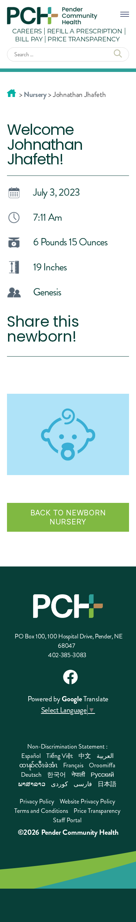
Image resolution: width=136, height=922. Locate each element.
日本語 (107, 784)
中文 (84, 755)
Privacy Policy (37, 801)
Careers (27, 31)
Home (11, 93)
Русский (102, 774)
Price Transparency (83, 39)
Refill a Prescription (84, 31)
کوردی (59, 784)
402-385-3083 (67, 655)
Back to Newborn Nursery (68, 517)
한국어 (56, 774)
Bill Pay (28, 39)
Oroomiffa (102, 765)
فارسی (83, 784)
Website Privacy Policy (87, 801)
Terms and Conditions (41, 810)
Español (31, 755)
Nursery (35, 94)
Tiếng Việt (59, 755)
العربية (105, 755)
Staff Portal (67, 820)
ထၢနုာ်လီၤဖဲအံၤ (38, 765)
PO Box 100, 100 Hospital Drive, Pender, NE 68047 (69, 641)
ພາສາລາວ (31, 784)
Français (73, 765)
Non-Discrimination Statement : (67, 746)
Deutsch (31, 774)
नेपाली (78, 774)
